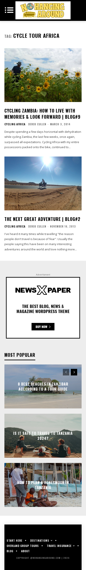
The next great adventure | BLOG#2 (42, 219)
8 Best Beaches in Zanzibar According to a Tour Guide (43, 386)
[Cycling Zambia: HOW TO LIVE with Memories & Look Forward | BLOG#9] (43, 75)
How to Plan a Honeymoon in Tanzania (43, 485)
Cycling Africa (14, 124)
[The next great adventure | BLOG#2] (43, 183)
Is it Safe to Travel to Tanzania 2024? (43, 436)
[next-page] (74, 372)
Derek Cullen (37, 124)
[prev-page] (66, 372)
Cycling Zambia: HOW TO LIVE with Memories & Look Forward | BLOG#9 (42, 113)
